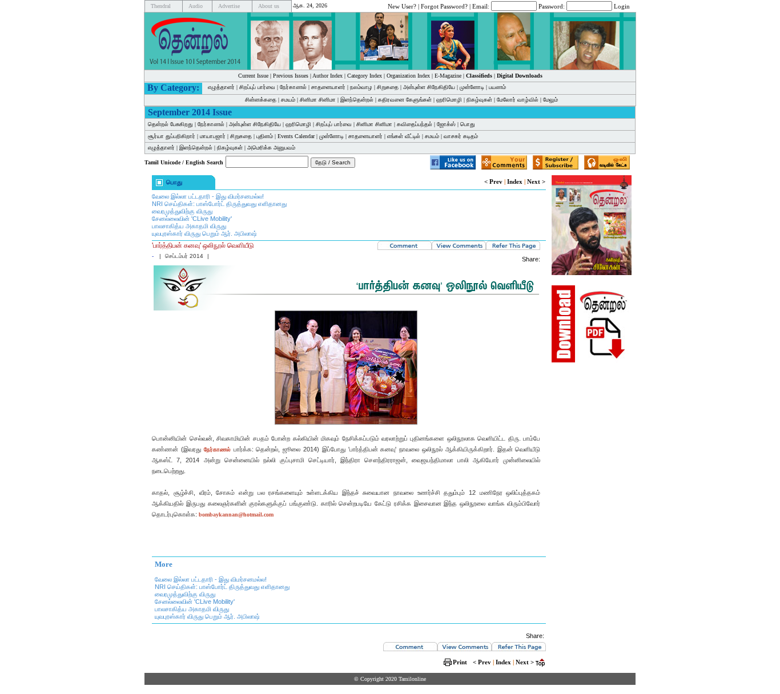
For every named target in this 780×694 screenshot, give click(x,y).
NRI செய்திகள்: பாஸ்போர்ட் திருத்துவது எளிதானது (219, 203)
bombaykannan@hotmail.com (236, 514)
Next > (536, 181)
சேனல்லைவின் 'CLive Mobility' (192, 218)
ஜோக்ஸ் (446, 124)
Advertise (229, 6)
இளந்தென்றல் (356, 99)
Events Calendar (296, 136)
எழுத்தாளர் (221, 87)
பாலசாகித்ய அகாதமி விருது (189, 226)
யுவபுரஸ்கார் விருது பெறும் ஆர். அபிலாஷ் (204, 233)
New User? (402, 5)
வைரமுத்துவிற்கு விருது (182, 211)
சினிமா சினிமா (318, 99)
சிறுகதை (388, 87)
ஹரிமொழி (449, 99)
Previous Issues (290, 75)
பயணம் (497, 87)
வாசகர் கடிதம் (461, 136)
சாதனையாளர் (328, 87)
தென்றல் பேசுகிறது (170, 124)
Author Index (327, 75)
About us (268, 6)
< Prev (493, 181)
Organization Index (408, 75)
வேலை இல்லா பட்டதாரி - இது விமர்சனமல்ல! (208, 196)
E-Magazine (448, 75)
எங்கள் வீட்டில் (403, 136)
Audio (195, 6)
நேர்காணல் (293, 87)
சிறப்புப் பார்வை (257, 87)
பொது (467, 124)
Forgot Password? (444, 5)
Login (622, 5)
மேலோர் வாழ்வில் (517, 99)
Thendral (161, 6)
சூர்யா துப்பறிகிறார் (171, 136)
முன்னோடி (472, 87)
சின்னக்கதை (260, 99)
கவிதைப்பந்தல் (414, 124)
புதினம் (264, 136)
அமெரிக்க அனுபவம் (271, 147)
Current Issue (253, 75)
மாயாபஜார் (213, 136)
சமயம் (288, 99)
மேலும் (550, 99)
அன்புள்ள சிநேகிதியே (429, 87)
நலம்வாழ (361, 87)
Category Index (364, 75)
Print (460, 662)
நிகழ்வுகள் (479, 99)
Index (514, 181)
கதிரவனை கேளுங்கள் (405, 99)
